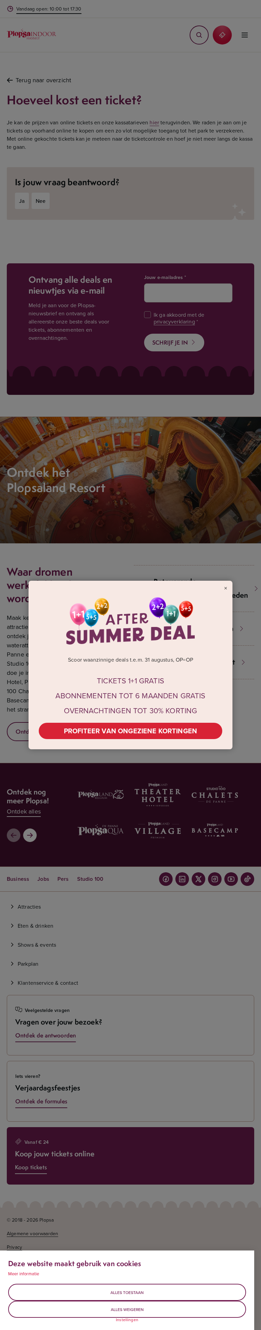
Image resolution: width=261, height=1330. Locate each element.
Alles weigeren (127, 1309)
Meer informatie (23, 1274)
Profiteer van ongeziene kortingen (130, 731)
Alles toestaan (127, 1292)
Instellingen (127, 1320)
